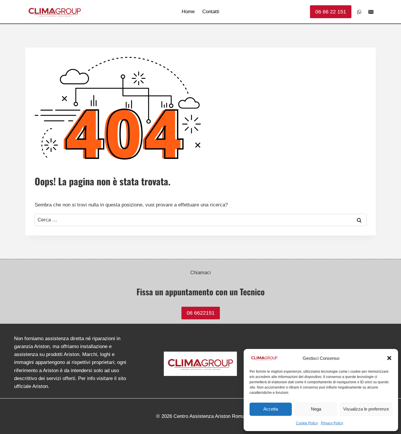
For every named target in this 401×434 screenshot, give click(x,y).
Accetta (270, 408)
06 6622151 (201, 313)
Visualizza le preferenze (366, 408)
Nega (316, 408)
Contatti (210, 11)
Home (188, 11)
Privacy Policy (332, 423)
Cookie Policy (307, 423)
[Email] (371, 12)
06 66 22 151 (330, 12)
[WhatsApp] (359, 12)
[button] (389, 358)
